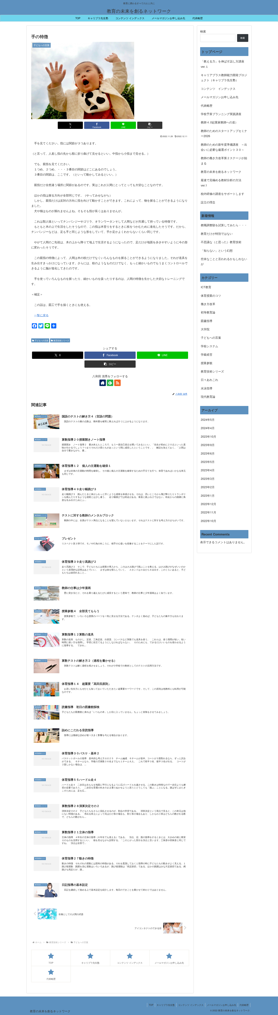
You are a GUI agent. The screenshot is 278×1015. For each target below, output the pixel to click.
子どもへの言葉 (41, 340)
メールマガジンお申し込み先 (219, 97)
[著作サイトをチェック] (102, 383)
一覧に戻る (41, 315)
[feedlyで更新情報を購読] (110, 383)
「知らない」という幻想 (217, 250)
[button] (149, 125)
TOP (151, 1004)
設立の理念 (208, 202)
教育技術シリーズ (61, 340)
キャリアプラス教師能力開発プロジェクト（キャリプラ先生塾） (224, 77)
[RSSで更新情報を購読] (117, 383)
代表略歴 (206, 105)
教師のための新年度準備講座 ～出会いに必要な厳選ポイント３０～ (224, 147)
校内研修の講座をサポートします (222, 193)
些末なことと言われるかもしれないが (224, 261)
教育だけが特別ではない (217, 233)
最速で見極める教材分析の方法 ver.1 (222, 182)
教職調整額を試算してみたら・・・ (224, 225)
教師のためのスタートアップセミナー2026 (224, 133)
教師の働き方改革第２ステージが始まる (224, 160)
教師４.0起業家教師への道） (219, 122)
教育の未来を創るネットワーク (221, 171)
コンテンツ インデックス (218, 88)
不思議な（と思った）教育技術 (221, 242)
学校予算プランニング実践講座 (221, 114)
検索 (203, 31)
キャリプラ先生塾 (166, 1004)
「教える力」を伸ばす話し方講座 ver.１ (222, 63)
